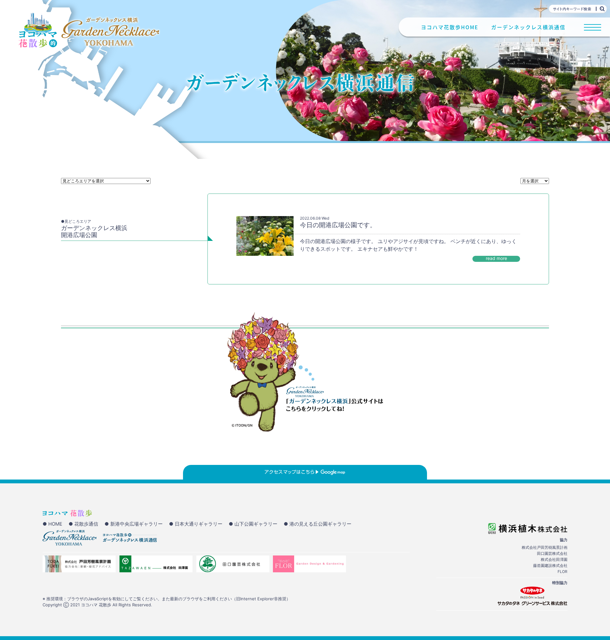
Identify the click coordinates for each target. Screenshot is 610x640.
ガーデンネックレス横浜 (94, 228)
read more (496, 258)
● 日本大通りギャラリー (195, 524)
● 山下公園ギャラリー (253, 524)
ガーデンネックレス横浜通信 (528, 27)
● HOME (52, 524)
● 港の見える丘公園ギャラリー (317, 524)
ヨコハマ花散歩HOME (449, 27)
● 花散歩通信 (83, 524)
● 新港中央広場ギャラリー (134, 524)
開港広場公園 (79, 235)
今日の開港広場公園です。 (338, 225)
